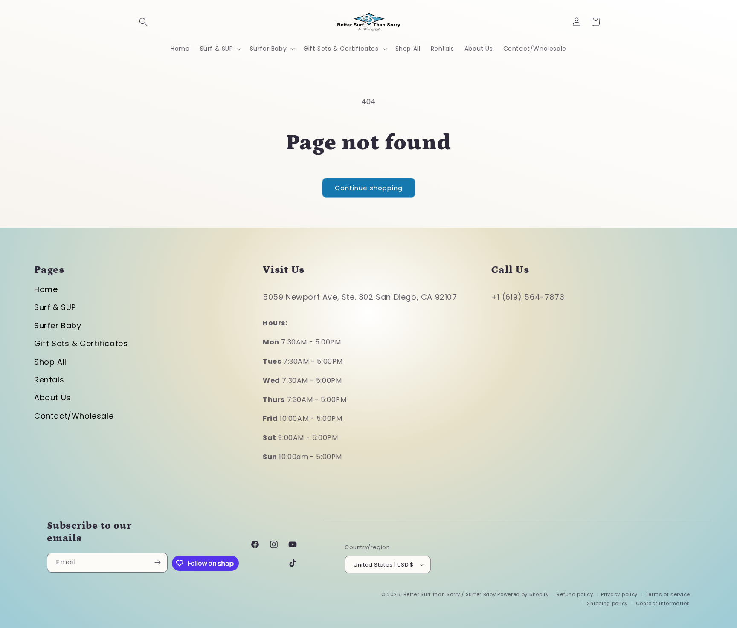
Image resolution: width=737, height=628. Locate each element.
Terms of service (668, 594)
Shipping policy (607, 603)
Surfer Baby (57, 325)
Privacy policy (619, 594)
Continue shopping (369, 187)
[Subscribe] (157, 563)
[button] (143, 21)
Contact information (663, 603)
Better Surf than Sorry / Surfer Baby (449, 594)
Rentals (49, 379)
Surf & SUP (55, 307)
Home (46, 289)
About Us (52, 397)
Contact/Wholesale (73, 416)
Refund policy (575, 594)
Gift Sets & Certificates (81, 343)
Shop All (50, 361)
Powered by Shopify (523, 594)
